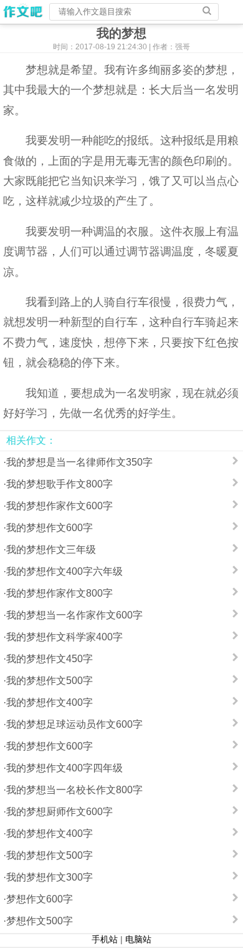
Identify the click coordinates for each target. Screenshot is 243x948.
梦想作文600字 (39, 899)
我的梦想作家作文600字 (59, 506)
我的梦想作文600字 (49, 527)
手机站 (105, 939)
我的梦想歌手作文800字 (59, 484)
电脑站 (138, 939)
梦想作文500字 (39, 921)
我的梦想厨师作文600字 (59, 811)
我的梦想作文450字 (49, 658)
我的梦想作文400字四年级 (64, 768)
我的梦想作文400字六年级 (64, 571)
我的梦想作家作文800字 (59, 593)
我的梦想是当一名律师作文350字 (79, 462)
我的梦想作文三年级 (51, 549)
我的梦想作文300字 (49, 877)
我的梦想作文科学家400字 (64, 637)
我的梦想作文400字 (49, 702)
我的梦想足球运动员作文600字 (74, 724)
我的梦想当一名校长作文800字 (74, 789)
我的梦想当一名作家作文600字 (74, 615)
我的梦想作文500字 (49, 680)
